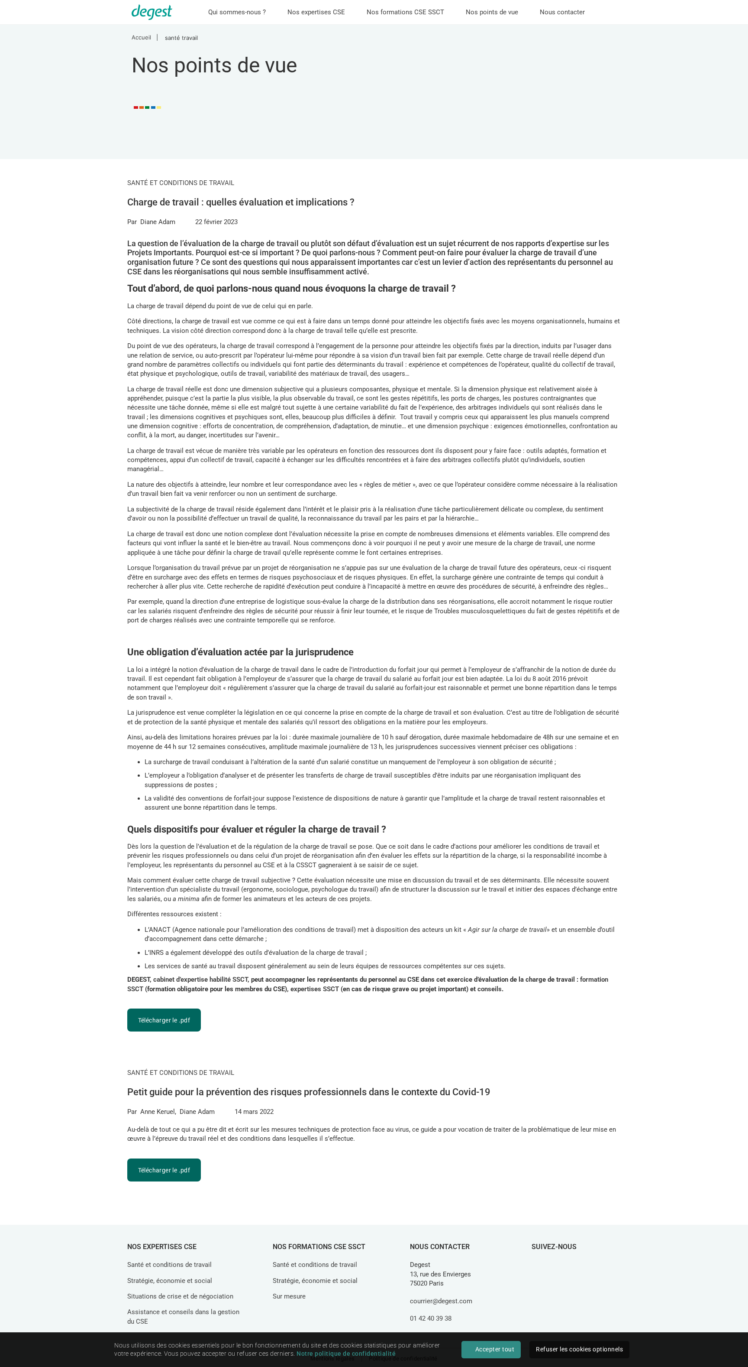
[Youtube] (602, 1267)
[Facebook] (562, 1267)
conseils (489, 989)
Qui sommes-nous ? (237, 12)
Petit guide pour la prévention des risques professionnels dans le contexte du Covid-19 (308, 1092)
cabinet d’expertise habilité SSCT (200, 979)
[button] (164, 1020)
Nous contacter (562, 12)
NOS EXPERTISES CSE (162, 1247)
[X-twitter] (582, 1267)
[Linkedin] (542, 1267)
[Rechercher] (609, 14)
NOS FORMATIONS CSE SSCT (319, 1247)
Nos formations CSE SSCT (405, 12)
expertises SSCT (314, 989)
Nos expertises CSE (316, 12)
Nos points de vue (492, 12)
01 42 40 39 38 (430, 1318)
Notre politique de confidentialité (346, 1353)
